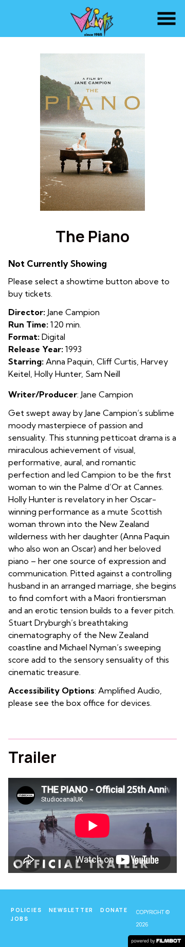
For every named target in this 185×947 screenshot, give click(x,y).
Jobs (19, 918)
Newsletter (71, 910)
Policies (26, 910)
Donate (113, 910)
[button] (166, 18)
